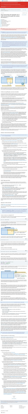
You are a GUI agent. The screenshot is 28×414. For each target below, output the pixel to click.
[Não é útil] (26, 13)
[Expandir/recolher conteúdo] (4, 19)
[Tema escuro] (25, 218)
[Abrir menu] (1, 1)
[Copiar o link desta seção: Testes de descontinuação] (11, 59)
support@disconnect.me (16, 353)
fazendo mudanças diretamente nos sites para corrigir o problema (17, 376)
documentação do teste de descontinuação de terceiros (10, 29)
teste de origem (10, 63)
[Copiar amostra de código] (26, 218)
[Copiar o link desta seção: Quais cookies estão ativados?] (11, 296)
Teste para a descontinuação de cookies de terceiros (10, 140)
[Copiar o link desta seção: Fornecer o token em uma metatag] (12, 247)
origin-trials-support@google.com (8, 394)
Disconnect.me (13, 352)
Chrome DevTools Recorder (20, 139)
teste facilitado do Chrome (7, 52)
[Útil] (25, 13)
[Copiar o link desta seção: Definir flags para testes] (10, 180)
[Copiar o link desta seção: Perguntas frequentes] (10, 350)
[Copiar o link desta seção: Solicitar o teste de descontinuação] (15, 132)
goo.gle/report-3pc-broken (8, 135)
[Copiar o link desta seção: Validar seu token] (7, 283)
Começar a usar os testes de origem (7, 204)
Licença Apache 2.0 (17, 401)
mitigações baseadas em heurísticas (9, 195)
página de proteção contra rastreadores (20, 354)
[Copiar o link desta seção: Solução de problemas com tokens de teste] (15, 335)
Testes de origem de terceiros (5, 41)
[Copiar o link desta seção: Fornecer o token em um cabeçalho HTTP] (14, 215)
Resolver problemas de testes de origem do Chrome (10, 388)
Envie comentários (24, 14)
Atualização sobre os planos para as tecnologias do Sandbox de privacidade (12, 4)
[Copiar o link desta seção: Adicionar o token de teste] (11, 202)
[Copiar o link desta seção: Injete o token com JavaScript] (10, 256)
